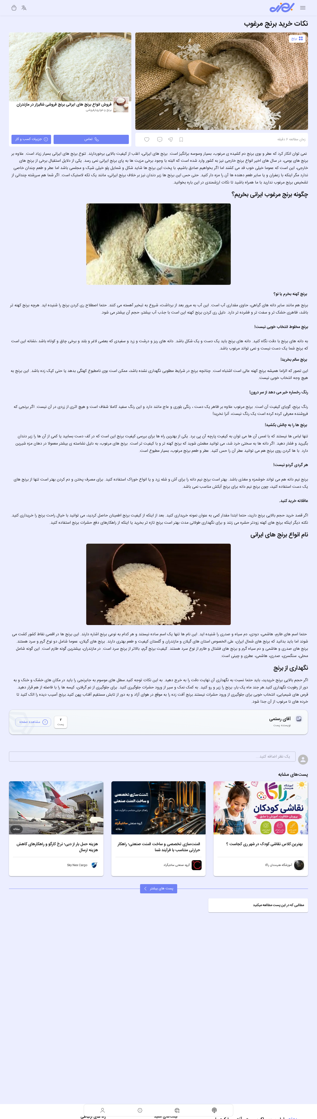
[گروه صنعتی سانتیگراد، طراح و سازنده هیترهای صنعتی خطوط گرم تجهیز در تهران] (197, 865)
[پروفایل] (102, 1110)
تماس (88, 139)
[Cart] (14, 8)
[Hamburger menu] (303, 7)
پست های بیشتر (161, 889)
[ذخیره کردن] (181, 139)
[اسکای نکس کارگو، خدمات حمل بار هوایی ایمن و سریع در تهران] (94, 865)
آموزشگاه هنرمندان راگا (278, 865)
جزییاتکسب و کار (28, 139)
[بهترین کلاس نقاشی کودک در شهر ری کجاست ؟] (261, 807)
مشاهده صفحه (29, 722)
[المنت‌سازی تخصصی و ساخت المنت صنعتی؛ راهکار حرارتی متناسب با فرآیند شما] (158, 807)
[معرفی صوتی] (214, 1110)
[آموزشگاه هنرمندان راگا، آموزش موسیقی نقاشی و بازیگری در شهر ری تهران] (299, 865)
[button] (258, 905)
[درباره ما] (140, 1110)
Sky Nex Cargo (77, 865)
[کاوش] (177, 1110)
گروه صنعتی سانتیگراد (176, 865)
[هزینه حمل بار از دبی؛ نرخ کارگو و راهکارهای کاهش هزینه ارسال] (56, 807)
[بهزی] (282, 8)
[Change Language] (24, 8)
